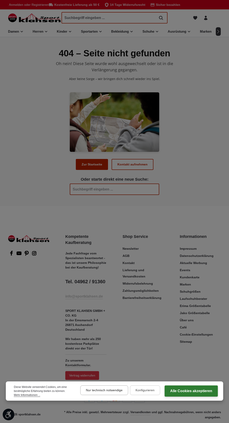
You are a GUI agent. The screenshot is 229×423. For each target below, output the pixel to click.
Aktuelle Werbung (193, 263)
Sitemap (186, 341)
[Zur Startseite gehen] (34, 18)
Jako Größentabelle (195, 313)
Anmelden (16, 4)
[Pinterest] (27, 254)
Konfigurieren (145, 390)
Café (183, 327)
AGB (126, 256)
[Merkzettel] (195, 18)
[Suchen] (161, 18)
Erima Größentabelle (195, 306)
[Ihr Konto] (205, 18)
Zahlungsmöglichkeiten (141, 290)
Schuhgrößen (190, 291)
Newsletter (131, 248)
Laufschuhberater (193, 298)
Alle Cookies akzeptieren (191, 391)
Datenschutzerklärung (197, 256)
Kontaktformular (77, 365)
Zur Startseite (92, 164)
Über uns (187, 320)
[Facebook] (12, 254)
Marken (185, 284)
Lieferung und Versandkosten (134, 273)
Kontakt (129, 263)
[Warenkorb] (216, 18)
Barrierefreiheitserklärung (142, 298)
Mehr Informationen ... (27, 395)
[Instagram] (34, 254)
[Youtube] (19, 254)
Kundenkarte (189, 277)
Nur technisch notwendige (104, 390)
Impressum (188, 248)
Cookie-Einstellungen (196, 334)
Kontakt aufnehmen (132, 164)
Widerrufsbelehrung (138, 283)
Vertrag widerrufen (82, 375)
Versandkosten (140, 412)
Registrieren (40, 4)
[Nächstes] (218, 31)
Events (185, 270)
